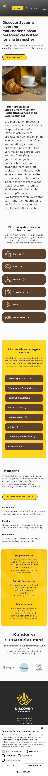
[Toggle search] (26, 8)
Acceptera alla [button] (34, 766)
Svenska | (34, 8)
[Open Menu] (44, 8)
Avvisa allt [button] (11, 766)
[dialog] (24, 750)
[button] (15, 99)
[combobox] (42, 728)
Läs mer (27, 747)
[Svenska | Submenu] (40, 8)
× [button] (45, 728)
